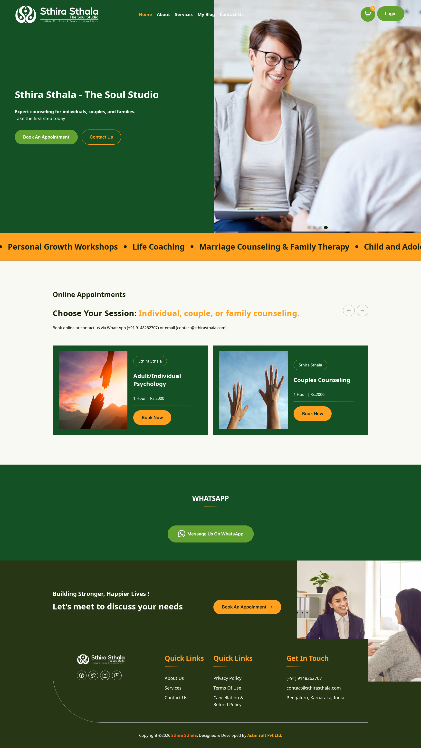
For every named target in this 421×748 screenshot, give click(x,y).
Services (184, 14)
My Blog (206, 14)
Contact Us (232, 14)
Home (145, 14)
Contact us (101, 137)
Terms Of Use (227, 688)
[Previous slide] (349, 310)
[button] (309, 227)
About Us (174, 678)
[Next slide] (362, 310)
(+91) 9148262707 (304, 678)
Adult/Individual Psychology (157, 380)
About (163, 14)
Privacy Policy (227, 678)
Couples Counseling (322, 380)
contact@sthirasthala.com (314, 688)
